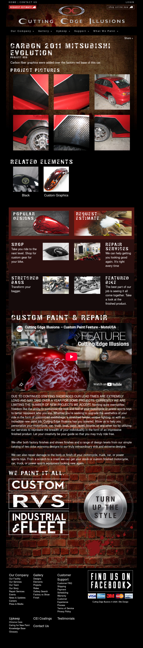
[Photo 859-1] (30, 92)
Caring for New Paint (19, 625)
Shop (17, 244)
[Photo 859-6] (112, 133)
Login (130, 2)
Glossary (13, 631)
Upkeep (62, 31)
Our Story (13, 588)
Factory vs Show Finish (41, 596)
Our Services (15, 581)
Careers (13, 600)
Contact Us (28, 2)
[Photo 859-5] (71, 133)
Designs (37, 578)
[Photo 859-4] (30, 133)
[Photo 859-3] (112, 92)
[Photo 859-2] (71, 92)
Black (26, 195)
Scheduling (62, 592)
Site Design (123, 601)
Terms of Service (65, 608)
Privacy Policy (64, 611)
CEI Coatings (42, 618)
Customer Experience (62, 600)
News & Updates (17, 597)
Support (80, 31)
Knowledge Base (17, 628)
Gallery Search (40, 591)
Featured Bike (117, 280)
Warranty (61, 595)
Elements (38, 581)
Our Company (21, 31)
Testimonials (66, 618)
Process (61, 605)
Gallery (44, 31)
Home (13, 2)
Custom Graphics (56, 195)
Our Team (14, 584)
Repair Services (117, 246)
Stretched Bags (25, 280)
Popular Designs (24, 216)
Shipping (61, 586)
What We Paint (104, 31)
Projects (37, 584)
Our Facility (14, 578)
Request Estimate (87, 216)
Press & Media (16, 603)
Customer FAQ (64, 583)
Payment (61, 589)
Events (12, 594)
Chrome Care (15, 622)
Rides (36, 588)
